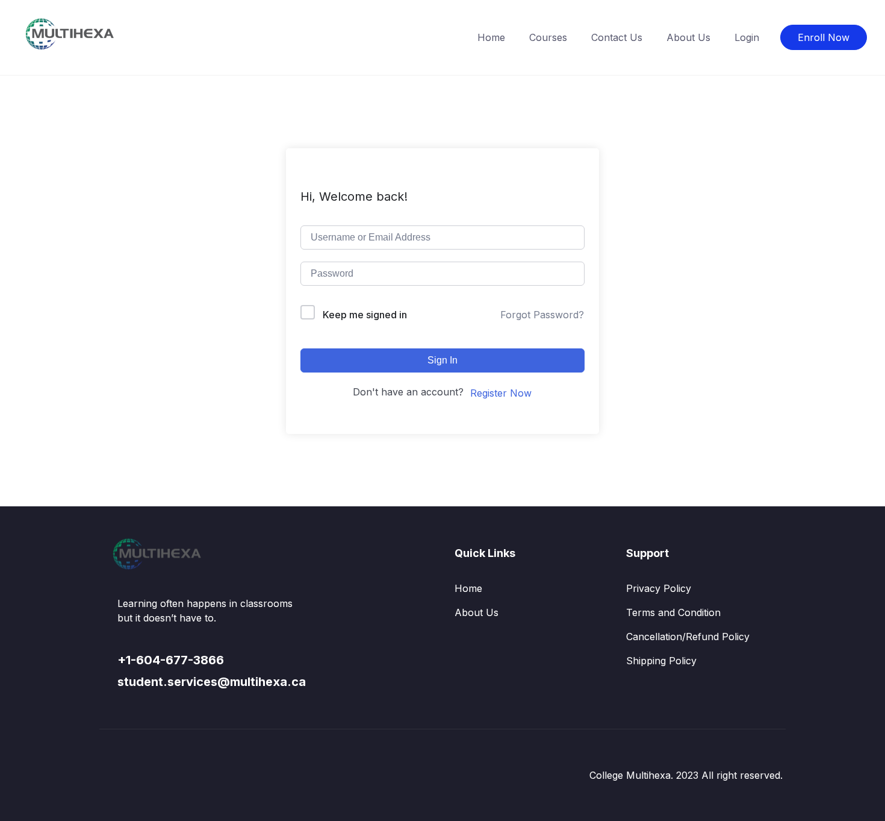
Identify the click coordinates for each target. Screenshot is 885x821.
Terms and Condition (673, 612)
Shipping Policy (661, 661)
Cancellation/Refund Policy (688, 637)
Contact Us (616, 37)
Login (746, 37)
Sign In (442, 360)
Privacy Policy (658, 588)
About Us (688, 37)
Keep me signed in (365, 315)
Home (491, 37)
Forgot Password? (542, 315)
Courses (548, 37)
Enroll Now (823, 37)
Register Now (501, 393)
